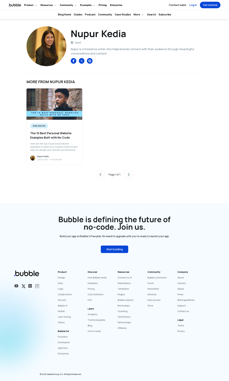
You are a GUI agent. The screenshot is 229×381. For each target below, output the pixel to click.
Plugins (121, 294)
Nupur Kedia (43, 156)
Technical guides (96, 319)
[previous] (100, 174)
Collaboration (65, 294)
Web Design (39, 126)
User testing (64, 316)
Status (61, 322)
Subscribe (165, 14)
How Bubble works (97, 277)
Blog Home (64, 14)
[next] (128, 174)
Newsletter (153, 288)
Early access (154, 299)
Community (105, 14)
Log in (193, 5)
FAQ (90, 299)
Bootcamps (124, 305)
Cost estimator (96, 294)
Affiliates (122, 328)
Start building (114, 249)
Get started (210, 5)
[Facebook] (73, 61)
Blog (90, 325)
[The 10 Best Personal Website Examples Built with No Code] (54, 126)
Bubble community (157, 277)
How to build (94, 331)
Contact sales (177, 5)
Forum (151, 283)
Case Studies (123, 14)
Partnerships (124, 322)
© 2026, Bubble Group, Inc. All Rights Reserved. (60, 374)
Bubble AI (62, 305)
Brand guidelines (186, 299)
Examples (93, 283)
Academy (92, 314)
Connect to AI (125, 277)
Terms (180, 325)
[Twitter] (81, 61)
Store (150, 305)
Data (60, 283)
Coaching (122, 311)
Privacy (181, 331)
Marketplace (124, 283)
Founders (63, 336)
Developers (64, 342)
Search (151, 14)
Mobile (61, 311)
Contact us (183, 311)
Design (61, 277)
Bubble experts (126, 299)
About (180, 277)
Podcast (90, 14)
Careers (181, 283)
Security (62, 299)
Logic (60, 288)
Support (181, 305)
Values (180, 288)
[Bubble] (90, 61)
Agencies (63, 347)
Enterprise (116, 5)
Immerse (152, 294)
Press (180, 294)
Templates (123, 288)
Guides (78, 14)
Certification (124, 316)
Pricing (103, 5)
